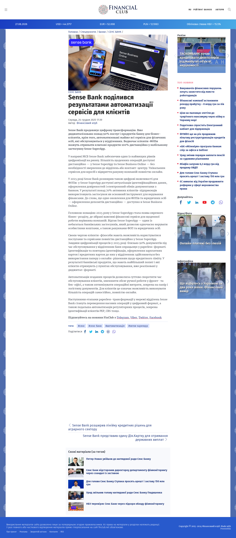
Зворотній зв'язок (38, 532)
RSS (62, 532)
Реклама (23, 532)
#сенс (81, 325)
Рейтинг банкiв (202, 9)
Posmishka (225, 528)
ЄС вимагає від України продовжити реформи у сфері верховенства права (201, 185)
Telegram (123, 317)
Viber (133, 317)
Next (228, 55)
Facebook (155, 317)
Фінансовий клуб (87, 123)
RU (190, 9)
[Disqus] (118, 376)
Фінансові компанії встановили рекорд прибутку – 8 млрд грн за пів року (202, 104)
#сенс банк (95, 325)
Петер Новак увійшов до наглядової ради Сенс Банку (118, 458)
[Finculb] (181, 203)
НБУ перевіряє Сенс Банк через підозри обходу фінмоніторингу (125, 503)
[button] (229, 10)
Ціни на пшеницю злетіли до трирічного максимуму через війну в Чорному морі (202, 116)
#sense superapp (138, 325)
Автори (220, 9)
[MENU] (6, 9)
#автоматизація (115, 325)
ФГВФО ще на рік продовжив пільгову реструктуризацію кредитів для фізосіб (202, 138)
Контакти (53, 532)
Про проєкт (11, 532)
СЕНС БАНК (74, 92)
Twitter (143, 317)
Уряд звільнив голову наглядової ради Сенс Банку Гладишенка (124, 492)
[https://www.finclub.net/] (118, 9)
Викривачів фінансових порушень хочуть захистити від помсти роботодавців (200, 92)
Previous (175, 55)
